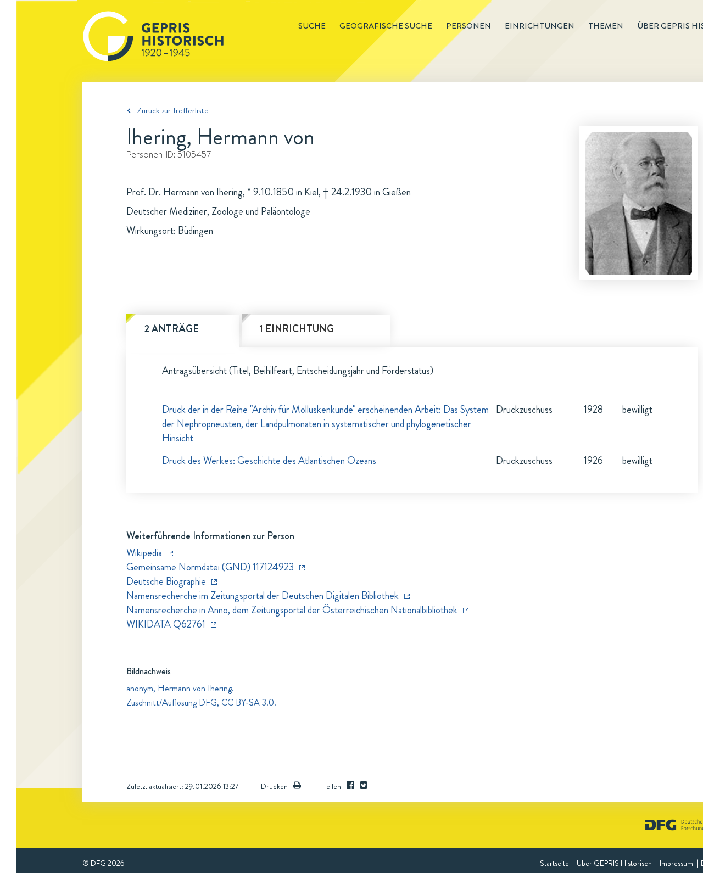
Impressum (676, 863)
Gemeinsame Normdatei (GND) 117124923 (210, 567)
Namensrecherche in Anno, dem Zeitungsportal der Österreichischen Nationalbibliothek (291, 610)
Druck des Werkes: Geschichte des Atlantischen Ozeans (269, 461)
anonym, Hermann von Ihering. (180, 688)
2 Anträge (171, 329)
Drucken (274, 786)
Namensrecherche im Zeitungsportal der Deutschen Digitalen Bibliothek (262, 596)
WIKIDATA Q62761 (165, 624)
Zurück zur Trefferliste (173, 110)
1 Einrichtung (296, 329)
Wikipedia (144, 553)
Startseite (554, 863)
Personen (468, 26)
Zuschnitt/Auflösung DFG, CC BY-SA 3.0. (201, 702)
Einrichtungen (539, 26)
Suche (312, 26)
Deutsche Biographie (166, 581)
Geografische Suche (385, 26)
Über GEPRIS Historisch (614, 863)
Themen (605, 26)
